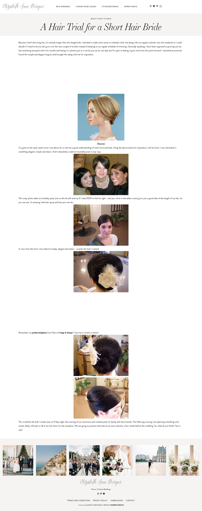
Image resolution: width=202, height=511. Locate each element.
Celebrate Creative (117, 505)
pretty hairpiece (39, 332)
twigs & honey (65, 332)
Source (101, 143)
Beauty (94, 19)
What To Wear (104, 19)
